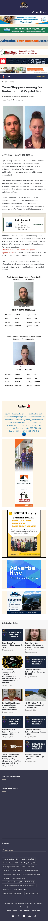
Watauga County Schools (13, 893)
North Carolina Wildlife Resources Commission (19, 886)
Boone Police (28, 867)
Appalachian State (10, 859)
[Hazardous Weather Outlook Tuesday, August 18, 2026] (35, 722)
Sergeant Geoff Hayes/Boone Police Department (18, 96)
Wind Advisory (32, 893)
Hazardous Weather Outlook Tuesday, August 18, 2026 (35, 732)
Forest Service (31, 870)
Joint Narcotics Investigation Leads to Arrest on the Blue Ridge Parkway (34, 646)
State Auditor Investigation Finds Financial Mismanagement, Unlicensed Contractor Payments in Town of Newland (11, 676)
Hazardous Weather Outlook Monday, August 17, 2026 (35, 756)
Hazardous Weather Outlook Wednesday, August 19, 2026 (10, 732)
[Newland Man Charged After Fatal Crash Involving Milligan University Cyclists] (12, 695)
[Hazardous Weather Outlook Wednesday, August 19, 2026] (12, 722)
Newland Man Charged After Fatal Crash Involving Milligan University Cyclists (11, 706)
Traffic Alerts (36, 910)
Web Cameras (24, 910)
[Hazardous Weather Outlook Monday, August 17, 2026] (35, 746)
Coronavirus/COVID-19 (12, 870)
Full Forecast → (41, 76)
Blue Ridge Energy (28, 863)
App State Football (10, 863)
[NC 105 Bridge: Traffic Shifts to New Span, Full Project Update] (35, 695)
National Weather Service (12, 882)
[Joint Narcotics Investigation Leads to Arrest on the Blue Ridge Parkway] (35, 635)
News (12, 82)
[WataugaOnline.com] (24, 5)
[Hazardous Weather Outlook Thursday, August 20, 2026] (35, 662)
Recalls (7, 889)
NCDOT (29, 882)
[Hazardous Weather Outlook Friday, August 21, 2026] (12, 635)
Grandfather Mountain (32, 874)
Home (5, 82)
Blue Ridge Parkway (11, 867)
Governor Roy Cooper (11, 874)
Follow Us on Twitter (10, 788)
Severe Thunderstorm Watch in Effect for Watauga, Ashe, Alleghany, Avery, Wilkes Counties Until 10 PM (11, 758)
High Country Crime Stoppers (14, 878)
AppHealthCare (27, 859)
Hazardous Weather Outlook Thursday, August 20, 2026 (35, 672)
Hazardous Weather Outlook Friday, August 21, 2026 (12, 645)
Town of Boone (20, 889)
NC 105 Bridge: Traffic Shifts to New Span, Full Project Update (34, 705)
